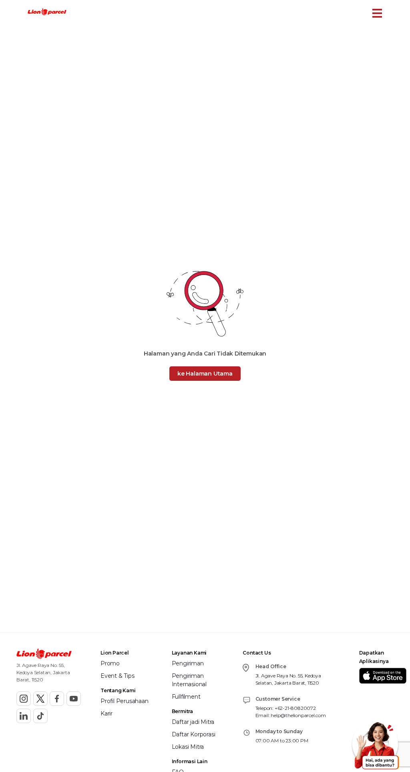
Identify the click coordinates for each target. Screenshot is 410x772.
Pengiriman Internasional (189, 680)
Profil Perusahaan (124, 701)
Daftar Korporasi (193, 734)
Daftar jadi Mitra (193, 722)
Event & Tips (117, 675)
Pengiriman (188, 663)
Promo (110, 663)
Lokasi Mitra (188, 746)
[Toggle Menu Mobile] (377, 13)
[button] (47, 13)
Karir (106, 713)
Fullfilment (186, 696)
